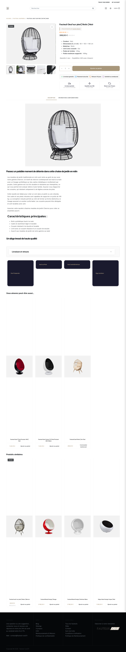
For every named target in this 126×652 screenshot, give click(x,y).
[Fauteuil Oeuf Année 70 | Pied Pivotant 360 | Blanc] (48, 366)
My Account (116, 2)
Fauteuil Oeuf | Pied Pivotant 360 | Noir (19, 440)
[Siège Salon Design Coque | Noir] (106, 526)
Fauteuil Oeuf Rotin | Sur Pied (77, 439)
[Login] (110, 8)
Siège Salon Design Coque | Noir (106, 599)
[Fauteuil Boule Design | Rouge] (48, 526)
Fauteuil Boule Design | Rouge (48, 599)
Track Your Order (104, 2)
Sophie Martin (77, 29)
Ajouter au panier (96, 68)
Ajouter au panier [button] (25, 446)
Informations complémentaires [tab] (68, 97)
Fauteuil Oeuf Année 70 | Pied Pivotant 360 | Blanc (48, 440)
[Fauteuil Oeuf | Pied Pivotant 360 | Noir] (19, 366)
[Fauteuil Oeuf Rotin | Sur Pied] (77, 366)
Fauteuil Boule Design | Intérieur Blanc (77, 599)
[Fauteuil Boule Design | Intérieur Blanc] (77, 526)
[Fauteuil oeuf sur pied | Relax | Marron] (19, 526)
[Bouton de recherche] (93, 8)
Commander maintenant (83, 446)
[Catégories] (106, 8)
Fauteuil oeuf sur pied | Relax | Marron (19, 599)
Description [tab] (51, 97)
